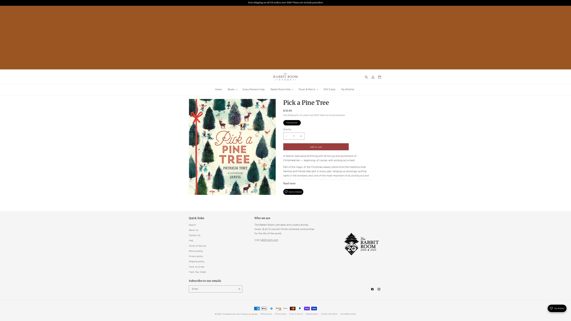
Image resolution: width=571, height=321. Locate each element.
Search (192, 225)
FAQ (191, 240)
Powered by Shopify (250, 314)
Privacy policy (196, 256)
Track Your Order (197, 272)
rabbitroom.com (269, 240)
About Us (193, 230)
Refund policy (196, 251)
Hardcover (292, 122)
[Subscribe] (239, 288)
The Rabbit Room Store (231, 314)
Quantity (287, 129)
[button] (366, 77)
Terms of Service (197, 246)
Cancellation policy (348, 314)
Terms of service (296, 314)
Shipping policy (196, 261)
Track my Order (197, 267)
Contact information (329, 314)
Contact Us (194, 235)
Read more (289, 183)
